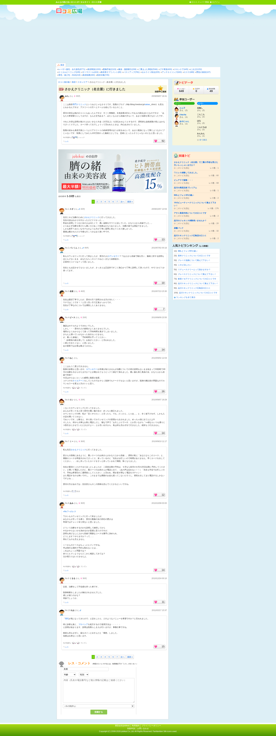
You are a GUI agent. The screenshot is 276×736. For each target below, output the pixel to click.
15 (163, 646)
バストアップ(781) (131, 72)
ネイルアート (78, 381)
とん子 (182, 108)
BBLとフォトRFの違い (188, 251)
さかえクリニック (92, 217)
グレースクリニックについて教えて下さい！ (197, 274)
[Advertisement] (138, 38)
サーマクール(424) (90, 72)
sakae (147, 104)
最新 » (130, 202)
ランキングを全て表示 (185, 297)
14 (163, 349)
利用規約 (136, 726)
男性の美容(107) (203, 72)
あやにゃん (184, 121)
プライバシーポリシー (151, 726)
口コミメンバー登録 (200, 2)
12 (163, 494)
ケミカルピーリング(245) (69, 72)
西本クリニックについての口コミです (194, 256)
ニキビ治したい (184, 265)
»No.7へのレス (69, 511)
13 (163, 239)
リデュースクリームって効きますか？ (194, 269)
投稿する (99, 712)
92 (163, 141)
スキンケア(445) (181, 69)
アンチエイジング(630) (172, 72)
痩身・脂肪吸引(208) (127, 69)
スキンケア (82, 82)
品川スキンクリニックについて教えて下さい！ (198, 283)
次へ (122, 202)
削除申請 (131, 728)
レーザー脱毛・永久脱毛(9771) (71, 69)
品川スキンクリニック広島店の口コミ (194, 288)
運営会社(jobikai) (122, 726)
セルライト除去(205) (151, 72)
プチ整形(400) (166, 69)
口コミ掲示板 (64, 82)
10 (163, 283)
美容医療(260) (89, 75)
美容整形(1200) (94, 69)
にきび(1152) (196, 69)
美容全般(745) (103, 75)
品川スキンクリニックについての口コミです (198, 293)
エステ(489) (189, 72)
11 (163, 602)
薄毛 (67, 619)
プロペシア (83, 624)
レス (67, 141)
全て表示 (203, 140)
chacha (183, 115)
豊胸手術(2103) (109, 69)
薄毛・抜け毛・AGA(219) (69, 75)
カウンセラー (113, 256)
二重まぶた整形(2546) (148, 69)
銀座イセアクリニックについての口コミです (197, 279)
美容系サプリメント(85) (111, 72)
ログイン (216, 2)
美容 (62, 65)
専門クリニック (79, 104)
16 (163, 391)
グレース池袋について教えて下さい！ (194, 260)
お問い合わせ (143, 728)
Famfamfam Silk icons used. (165, 731)
